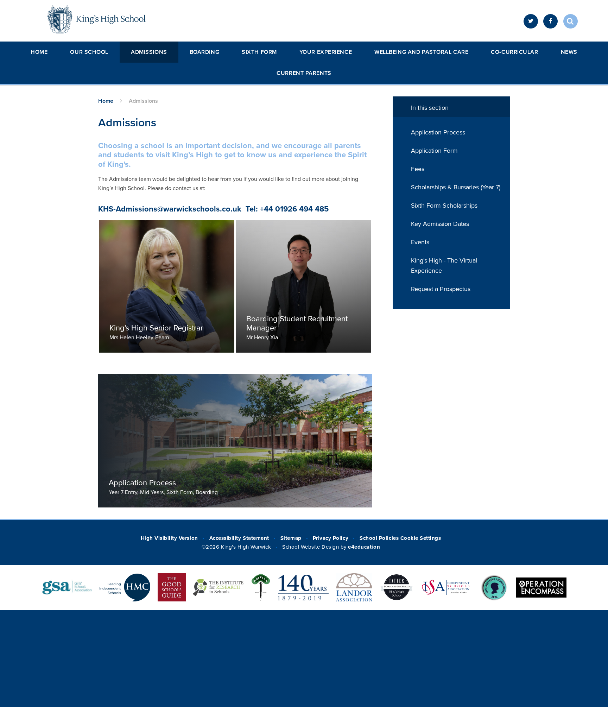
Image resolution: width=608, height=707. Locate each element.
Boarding (204, 52)
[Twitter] (531, 21)
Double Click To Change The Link (166, 286)
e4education (364, 547)
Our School (89, 52)
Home (39, 52)
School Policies (379, 538)
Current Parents (304, 73)
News (569, 52)
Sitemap (291, 538)
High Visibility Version (169, 538)
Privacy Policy (330, 538)
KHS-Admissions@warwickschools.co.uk (169, 209)
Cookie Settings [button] (420, 538)
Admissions (149, 52)
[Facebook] (550, 21)
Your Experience (325, 52)
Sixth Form (259, 52)
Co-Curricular (514, 52)
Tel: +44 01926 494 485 (287, 209)
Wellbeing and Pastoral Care (421, 52)
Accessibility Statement (239, 538)
